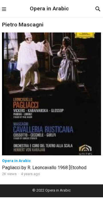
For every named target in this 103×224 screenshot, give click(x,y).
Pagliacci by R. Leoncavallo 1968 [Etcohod (44, 167)
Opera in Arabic (49, 8)
